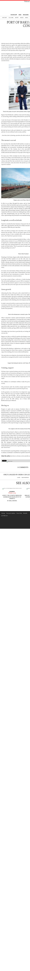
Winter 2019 (12, 493)
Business (12, 491)
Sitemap (3, 513)
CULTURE (11, 17)
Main (20, 14)
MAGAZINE (25, 14)
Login (18, 477)
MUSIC (22, 17)
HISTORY (4, 17)
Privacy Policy (19, 513)
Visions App (14, 14)
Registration (25, 477)
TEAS (1, 517)
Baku (26, 17)
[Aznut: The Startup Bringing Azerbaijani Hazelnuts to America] (12, 488)
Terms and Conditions (10, 513)
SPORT (17, 17)
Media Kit (25, 513)
